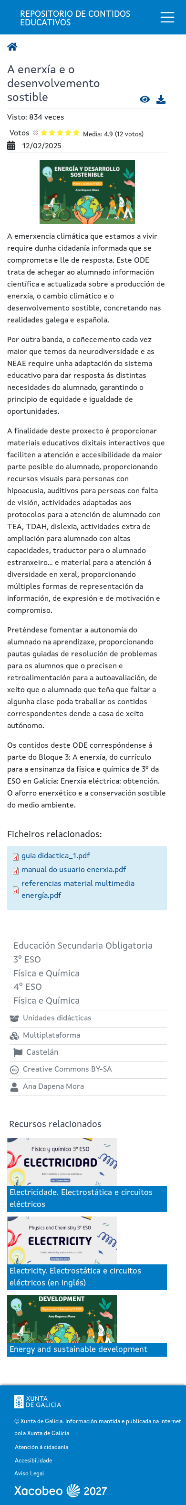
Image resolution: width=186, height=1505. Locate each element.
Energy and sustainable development (78, 1350)
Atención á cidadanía (41, 1447)
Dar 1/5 (44, 132)
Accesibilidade (33, 1461)
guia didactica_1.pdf (55, 856)
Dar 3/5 (60, 132)
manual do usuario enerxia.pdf (73, 870)
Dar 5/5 (76, 132)
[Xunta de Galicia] (37, 1402)
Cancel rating (36, 132)
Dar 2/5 (52, 132)
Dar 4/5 (68, 132)
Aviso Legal (29, 1474)
